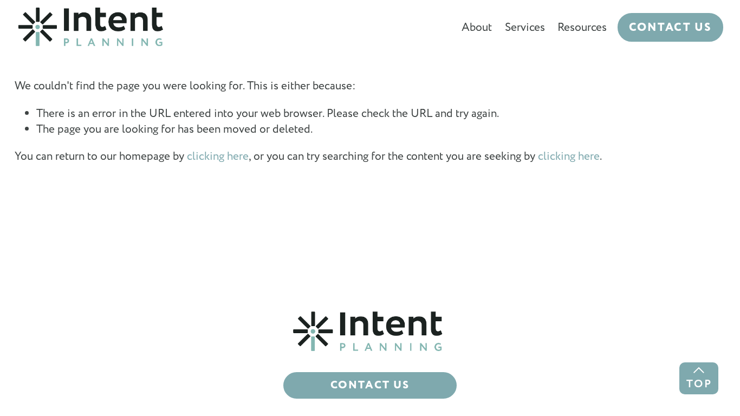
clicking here (218, 156)
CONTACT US (670, 28)
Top (699, 384)
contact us (370, 385)
